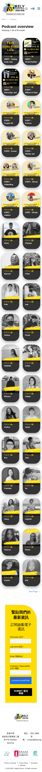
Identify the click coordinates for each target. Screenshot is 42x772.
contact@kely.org (34, 740)
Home (4, 19)
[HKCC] (21, 753)
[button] (26, 8)
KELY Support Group (17, 768)
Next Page (33, 592)
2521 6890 (34, 733)
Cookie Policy (23, 763)
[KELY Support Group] (13, 8)
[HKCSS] (7, 753)
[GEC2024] (35, 753)
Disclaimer (34, 763)
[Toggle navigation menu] (38, 8)
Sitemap (22, 765)
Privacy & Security (10, 763)
